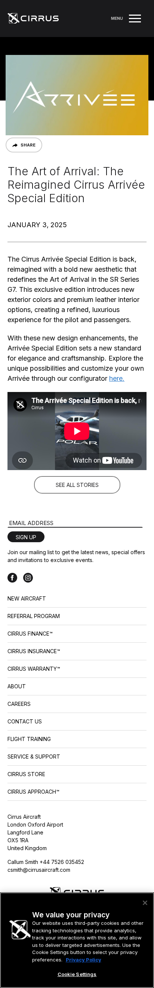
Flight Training (29, 739)
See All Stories (77, 485)
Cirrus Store (26, 774)
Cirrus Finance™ (30, 633)
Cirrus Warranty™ (33, 669)
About (16, 686)
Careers (19, 704)
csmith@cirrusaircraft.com (38, 870)
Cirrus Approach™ (33, 791)
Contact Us (24, 721)
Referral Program (33, 616)
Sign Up (26, 537)
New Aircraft (26, 598)
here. (116, 378)
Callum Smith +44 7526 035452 (45, 862)
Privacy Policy (83, 960)
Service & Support (33, 756)
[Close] (145, 903)
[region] (77, 940)
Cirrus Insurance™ (33, 651)
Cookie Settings (77, 974)
